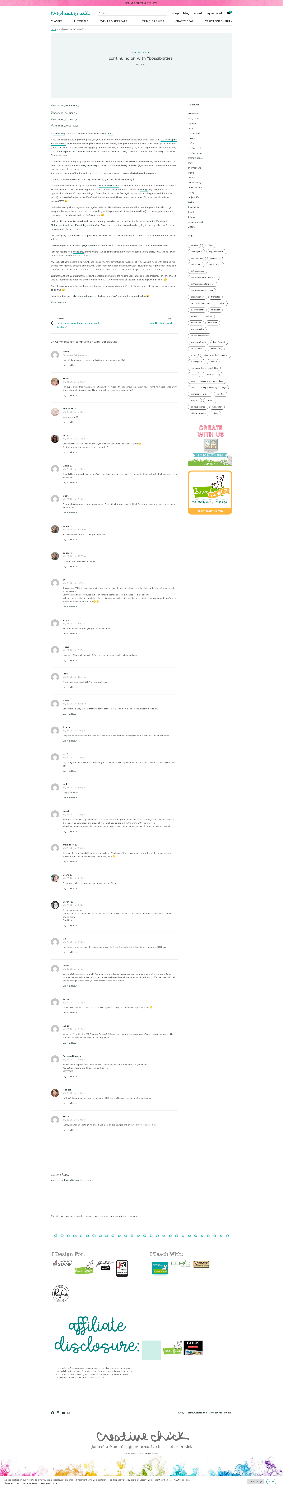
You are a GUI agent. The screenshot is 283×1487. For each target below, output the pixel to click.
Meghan (67, 1089)
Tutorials (81, 21)
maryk (66, 811)
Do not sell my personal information (31, 1483)
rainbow (213, 361)
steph (90, 286)
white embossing (198, 413)
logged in (69, 1180)
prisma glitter (196, 361)
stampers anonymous (200, 394)
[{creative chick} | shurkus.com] (70, 13)
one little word (141, 52)
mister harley (194, 182)
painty (191, 192)
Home (53, 29)
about (198, 13)
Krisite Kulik (69, 408)
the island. (78, 251)
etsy (190, 162)
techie (191, 202)
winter (215, 413)
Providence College (109, 185)
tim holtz (210, 400)
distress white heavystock (202, 290)
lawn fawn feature (198, 342)
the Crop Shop (98, 225)
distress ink (215, 258)
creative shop (195, 153)
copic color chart (216, 251)
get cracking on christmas (202, 303)
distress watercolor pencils (202, 284)
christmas (209, 245)
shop (175, 13)
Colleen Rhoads (72, 1056)
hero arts (195, 316)
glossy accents (197, 310)
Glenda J (67, 875)
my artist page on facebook (87, 245)
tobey (66, 351)
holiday (209, 316)
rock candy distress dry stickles (204, 368)
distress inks (196, 264)
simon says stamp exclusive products (207, 381)
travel (191, 212)
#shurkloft (193, 113)
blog (186, 13)
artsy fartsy (194, 118)
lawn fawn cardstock (200, 335)
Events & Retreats (113, 21)
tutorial (191, 217)
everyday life (194, 167)
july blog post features (84, 296)
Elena (66, 700)
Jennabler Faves (152, 21)
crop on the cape (59, 151)
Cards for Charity (218, 21)
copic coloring (197, 258)
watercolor (217, 407)
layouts (191, 177)
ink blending (196, 322)
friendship (215, 297)
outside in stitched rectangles (215, 355)
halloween (215, 310)
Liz (64, 938)
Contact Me (215, 1412)
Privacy (180, 1412)
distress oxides (197, 271)
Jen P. (66, 435)
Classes (56, 21)
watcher (192, 226)
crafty (191, 143)
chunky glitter (196, 251)
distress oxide (215, 264)
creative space (195, 157)
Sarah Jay (68, 901)
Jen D (66, 754)
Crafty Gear (184, 21)
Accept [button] (271, 1481)
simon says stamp (212, 374)
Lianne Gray (59, 133)
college (144, 189)
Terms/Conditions (196, 1412)
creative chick (194, 148)
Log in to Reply (70, 365)
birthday (194, 245)
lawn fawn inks (197, 348)
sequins (194, 374)
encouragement (197, 297)
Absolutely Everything (74, 225)
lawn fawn (212, 322)
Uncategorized (195, 222)
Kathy (66, 999)
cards (190, 128)
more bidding (139, 296)
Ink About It (149, 221)
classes (191, 138)
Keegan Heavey (89, 165)
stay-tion (220, 394)
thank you (195, 400)
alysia (110, 133)
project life (193, 197)
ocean (193, 355)
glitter (222, 303)
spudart (67, 526)
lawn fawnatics (197, 329)
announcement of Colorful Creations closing (105, 151)
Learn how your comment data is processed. (115, 1216)
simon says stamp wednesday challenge (208, 387)
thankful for (193, 207)
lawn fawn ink (219, 342)
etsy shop (83, 235)
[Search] (99, 13)
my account (214, 13)
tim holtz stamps (198, 407)
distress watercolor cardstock (204, 277)
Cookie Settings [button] (255, 1481)
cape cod (192, 123)
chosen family (195, 133)
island (191, 172)
